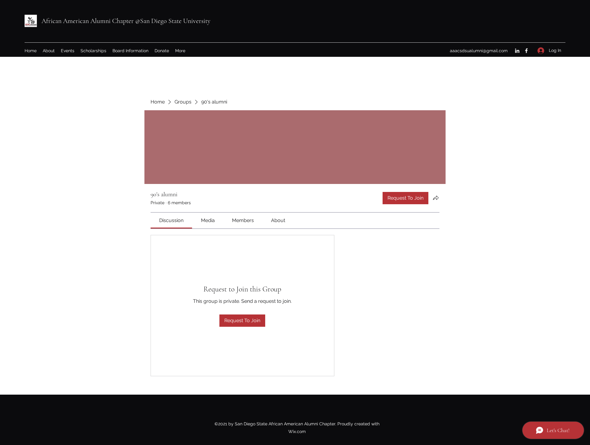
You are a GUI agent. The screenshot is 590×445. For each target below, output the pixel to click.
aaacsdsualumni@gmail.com (479, 50)
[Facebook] (526, 51)
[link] (171, 220)
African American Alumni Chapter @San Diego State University (125, 21)
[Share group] (435, 197)
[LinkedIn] (517, 51)
